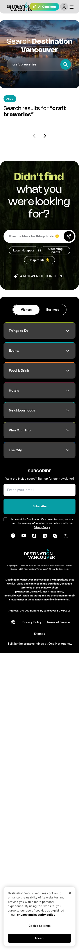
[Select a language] (13, 622)
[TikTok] (34, 535)
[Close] (70, 893)
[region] (39, 916)
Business (52, 310)
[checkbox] (5, 519)
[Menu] (71, 7)
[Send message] (69, 236)
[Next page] (44, 135)
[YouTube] (23, 535)
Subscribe (40, 506)
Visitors (26, 310)
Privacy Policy (42, 527)
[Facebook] (13, 535)
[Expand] (67, 330)
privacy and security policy (36, 914)
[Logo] (19, 6)
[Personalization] (64, 7)
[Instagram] (55, 535)
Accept (39, 938)
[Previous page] (34, 135)
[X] (65, 535)
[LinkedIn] (44, 535)
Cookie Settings (40, 925)
